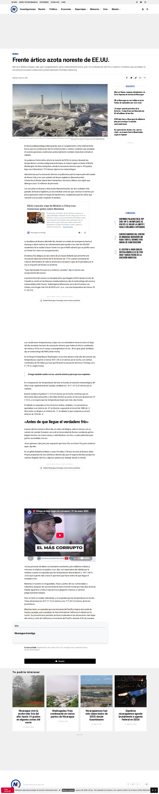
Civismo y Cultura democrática (28, 2)
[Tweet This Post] (131, 78)
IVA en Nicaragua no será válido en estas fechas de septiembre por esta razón (129, 101)
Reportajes (80, 9)
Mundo (115, 9)
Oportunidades (44, 2)
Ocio (105, 9)
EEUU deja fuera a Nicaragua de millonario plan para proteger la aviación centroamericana (129, 121)
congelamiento (42, 647)
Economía (66, 9)
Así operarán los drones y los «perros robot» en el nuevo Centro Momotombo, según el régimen (128, 132)
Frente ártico (55, 647)
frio (61, 647)
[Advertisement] (79, 31)
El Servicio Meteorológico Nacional (39, 146)
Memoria (94, 9)
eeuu (48, 647)
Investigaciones (28, 9)
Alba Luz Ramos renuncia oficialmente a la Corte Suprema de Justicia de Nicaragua (129, 93)
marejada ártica (69, 647)
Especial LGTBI (55, 2)
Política (53, 9)
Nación (41, 9)
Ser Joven (14, 2)
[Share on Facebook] (127, 78)
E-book (63, 2)
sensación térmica (81, 647)
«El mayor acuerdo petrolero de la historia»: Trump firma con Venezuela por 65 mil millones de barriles (129, 111)
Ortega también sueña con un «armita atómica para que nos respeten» (59, 374)
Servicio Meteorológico (32, 650)
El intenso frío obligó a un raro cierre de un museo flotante (49, 256)
